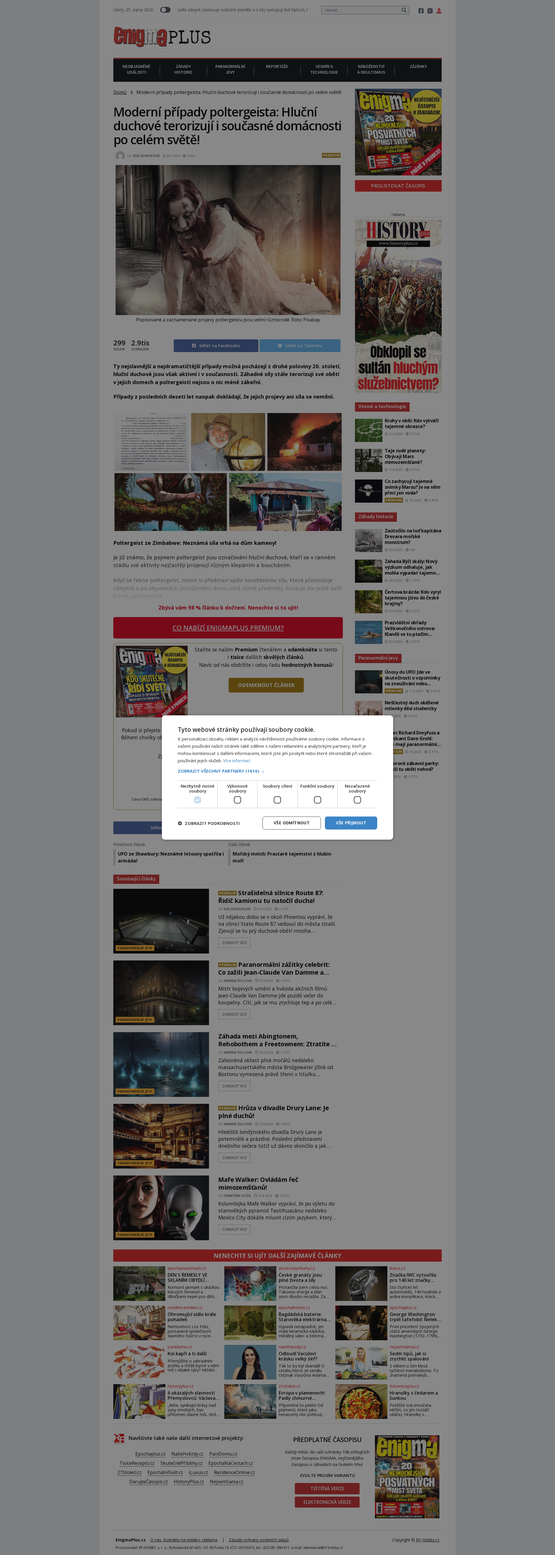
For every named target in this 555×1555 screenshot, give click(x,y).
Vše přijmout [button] (351, 822)
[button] (277, 770)
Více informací (236, 760)
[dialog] (277, 777)
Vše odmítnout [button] (292, 822)
